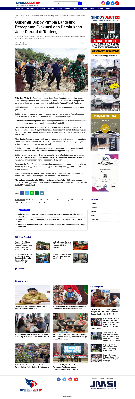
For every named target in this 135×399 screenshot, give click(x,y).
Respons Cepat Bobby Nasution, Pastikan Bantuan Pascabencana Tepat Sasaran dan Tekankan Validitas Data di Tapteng (24, 246)
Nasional (41, 8)
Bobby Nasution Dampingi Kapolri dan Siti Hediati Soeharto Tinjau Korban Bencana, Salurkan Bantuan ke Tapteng (24, 258)
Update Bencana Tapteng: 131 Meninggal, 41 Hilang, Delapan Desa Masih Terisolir (62, 245)
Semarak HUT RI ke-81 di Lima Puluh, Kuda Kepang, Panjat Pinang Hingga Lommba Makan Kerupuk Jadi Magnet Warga (105, 323)
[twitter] (113, 3)
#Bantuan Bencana (32, 200)
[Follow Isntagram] (70, 379)
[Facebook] (22, 193)
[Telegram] (42, 193)
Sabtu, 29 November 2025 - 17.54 (23, 44)
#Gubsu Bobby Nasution (23, 203)
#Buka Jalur (75, 200)
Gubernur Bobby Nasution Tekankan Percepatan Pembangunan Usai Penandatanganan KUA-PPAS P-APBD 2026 (69, 367)
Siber (102, 379)
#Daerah (83, 200)
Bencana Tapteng (49, 15)
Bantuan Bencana (25, 15)
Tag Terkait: (20, 200)
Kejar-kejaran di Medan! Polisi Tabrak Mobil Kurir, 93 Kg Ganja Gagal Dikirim (110, 348)
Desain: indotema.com (67, 396)
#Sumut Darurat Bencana (41, 203)
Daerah (51, 8)
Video (100, 8)
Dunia (59, 8)
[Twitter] (27, 193)
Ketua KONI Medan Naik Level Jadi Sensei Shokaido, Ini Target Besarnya (111, 358)
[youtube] (117, 3)
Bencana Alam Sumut (37, 15)
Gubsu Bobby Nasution (73, 15)
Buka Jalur (58, 15)
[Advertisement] (105, 252)
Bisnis (67, 8)
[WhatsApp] (37, 193)
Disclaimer (110, 379)
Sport (85, 8)
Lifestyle (76, 8)
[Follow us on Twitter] (64, 379)
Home (20, 8)
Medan (93, 215)
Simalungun (95, 220)
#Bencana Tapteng (63, 200)
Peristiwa (30, 8)
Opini (92, 8)
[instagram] (103, 3)
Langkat (93, 212)
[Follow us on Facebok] (59, 379)
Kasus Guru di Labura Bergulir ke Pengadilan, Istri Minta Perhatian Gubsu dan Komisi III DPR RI (104, 311)
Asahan (93, 204)
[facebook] (108, 3)
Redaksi (94, 379)
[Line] (32, 193)
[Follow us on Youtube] (76, 379)
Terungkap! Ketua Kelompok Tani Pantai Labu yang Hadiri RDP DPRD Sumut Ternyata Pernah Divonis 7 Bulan (111, 336)
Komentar (85, 43)
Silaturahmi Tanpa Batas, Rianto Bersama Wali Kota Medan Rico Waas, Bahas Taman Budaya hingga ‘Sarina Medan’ (70, 337)
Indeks (108, 8)
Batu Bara (94, 208)
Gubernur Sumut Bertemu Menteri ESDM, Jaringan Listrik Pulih (62, 256)
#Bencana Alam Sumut (47, 200)
